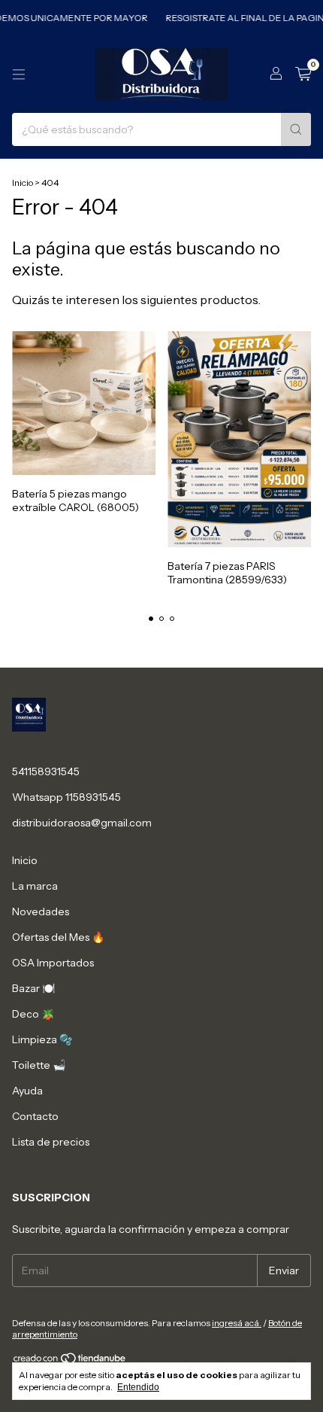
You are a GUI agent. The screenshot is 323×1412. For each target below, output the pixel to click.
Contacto (35, 1116)
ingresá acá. (236, 1322)
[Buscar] (296, 129)
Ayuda (27, 1090)
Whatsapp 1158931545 (66, 797)
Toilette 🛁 (38, 1065)
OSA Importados (53, 962)
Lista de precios (50, 1142)
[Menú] (19, 74)
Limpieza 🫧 (42, 1039)
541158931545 (46, 771)
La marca (35, 886)
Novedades (40, 911)
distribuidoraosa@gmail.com (82, 822)
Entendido (138, 1387)
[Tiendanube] (70, 1361)
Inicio (22, 182)
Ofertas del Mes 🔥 (58, 937)
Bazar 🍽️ (33, 988)
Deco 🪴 (33, 1014)
